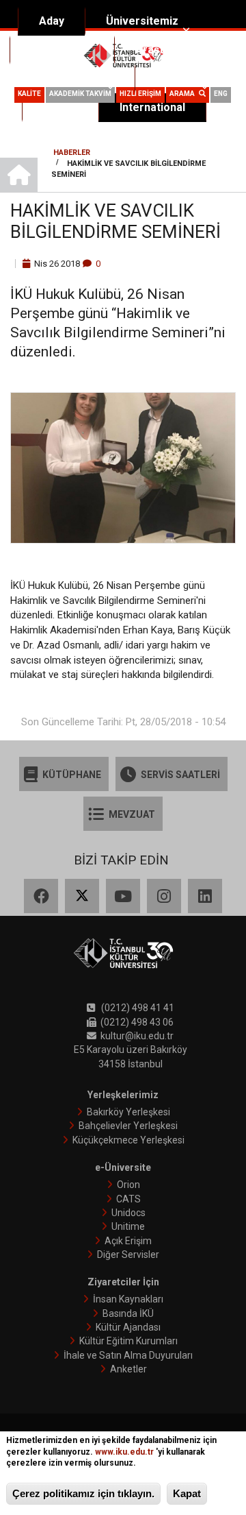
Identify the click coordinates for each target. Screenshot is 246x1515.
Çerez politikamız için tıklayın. (83, 1493)
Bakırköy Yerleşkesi (128, 1111)
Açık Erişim (128, 1240)
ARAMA (184, 93)
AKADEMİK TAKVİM (80, 93)
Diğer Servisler (128, 1254)
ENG (221, 93)
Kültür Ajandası (128, 1327)
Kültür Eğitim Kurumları (128, 1340)
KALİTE (29, 93)
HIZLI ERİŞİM (140, 93)
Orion (128, 1184)
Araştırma (161, 49)
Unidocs (128, 1212)
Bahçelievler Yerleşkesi (128, 1125)
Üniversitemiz (142, 20)
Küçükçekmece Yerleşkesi (128, 1140)
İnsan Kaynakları (128, 1299)
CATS (128, 1198)
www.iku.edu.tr (124, 1452)
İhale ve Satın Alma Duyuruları (128, 1355)
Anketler (128, 1369)
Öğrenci (176, 78)
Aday (51, 20)
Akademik (56, 49)
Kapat (187, 1493)
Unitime (128, 1226)
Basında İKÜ (128, 1313)
